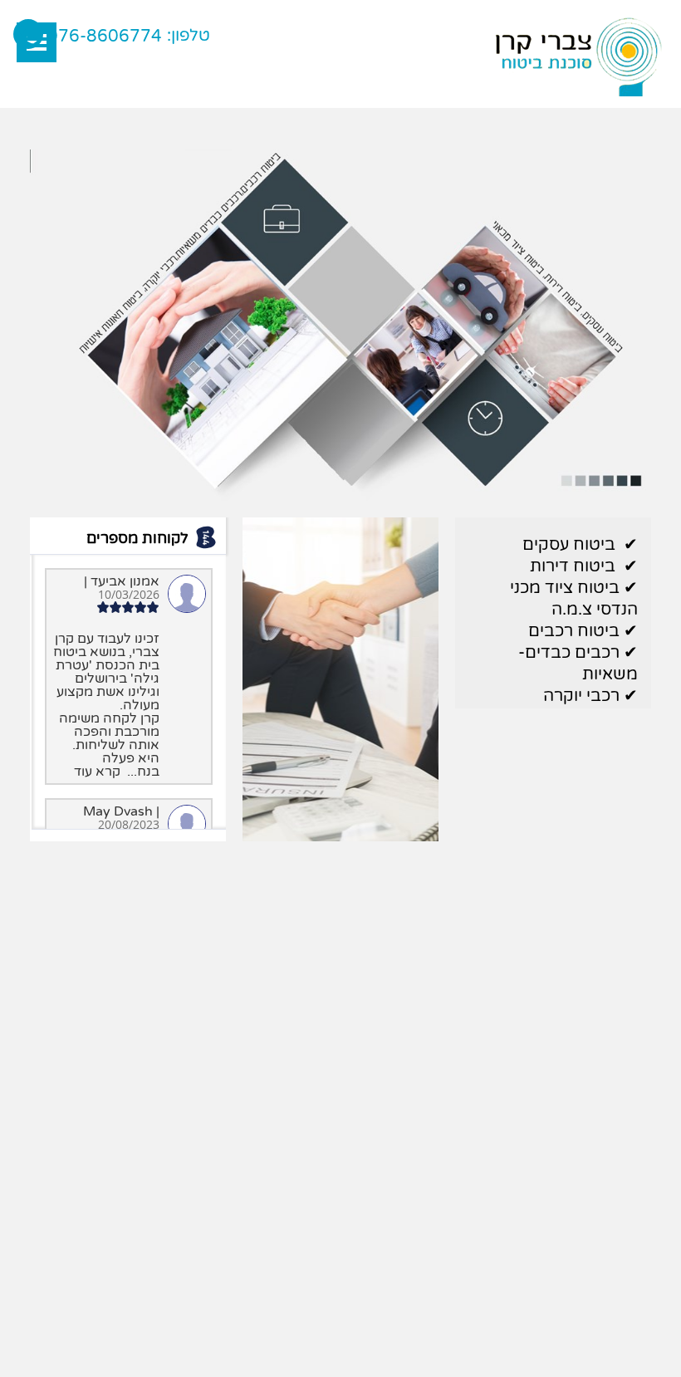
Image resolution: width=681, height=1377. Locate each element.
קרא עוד (97, 771)
